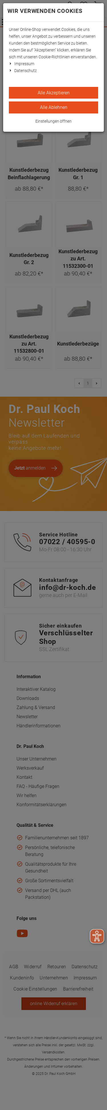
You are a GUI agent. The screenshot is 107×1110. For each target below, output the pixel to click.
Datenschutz (25, 70)
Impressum (24, 63)
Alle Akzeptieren (54, 92)
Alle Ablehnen (53, 107)
